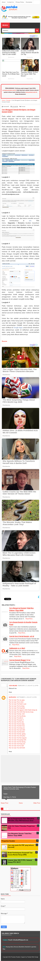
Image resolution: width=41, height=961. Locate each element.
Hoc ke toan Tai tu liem (16, 702)
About (3, 2)
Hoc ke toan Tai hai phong (17, 716)
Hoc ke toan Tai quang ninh (17, 740)
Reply (10, 692)
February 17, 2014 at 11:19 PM (28, 685)
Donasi (16, 946)
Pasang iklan (9, 946)
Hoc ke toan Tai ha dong (16, 706)
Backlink (21, 946)
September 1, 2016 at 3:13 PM (27, 697)
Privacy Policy (20, 2)
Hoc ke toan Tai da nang (16, 724)
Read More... (30, 619)
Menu (6, 25)
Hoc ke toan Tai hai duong (17, 742)
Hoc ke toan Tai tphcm (16, 718)
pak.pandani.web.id (31, 92)
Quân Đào (12, 697)
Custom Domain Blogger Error (20, 660)
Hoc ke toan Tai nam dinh (17, 730)
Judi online (13, 685)
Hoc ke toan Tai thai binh (17, 732)
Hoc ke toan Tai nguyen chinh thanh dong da (23, 710)
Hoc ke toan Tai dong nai (17, 728)
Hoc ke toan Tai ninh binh (17, 748)
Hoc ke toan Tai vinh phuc (17, 736)
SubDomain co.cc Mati (17, 648)
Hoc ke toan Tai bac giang (17, 734)
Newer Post (4, 803)
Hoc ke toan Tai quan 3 (16, 720)
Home (21, 803)
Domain (23, 106)
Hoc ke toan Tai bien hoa (17, 726)
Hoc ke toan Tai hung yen (17, 744)
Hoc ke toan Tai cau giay (17, 700)
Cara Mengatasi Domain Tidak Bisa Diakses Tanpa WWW (21, 609)
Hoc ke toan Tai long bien (17, 708)
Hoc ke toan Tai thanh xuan (17, 704)
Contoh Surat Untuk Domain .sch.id (21, 636)
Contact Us (10, 2)
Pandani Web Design (32, 957)
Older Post (36, 803)
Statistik (27, 946)
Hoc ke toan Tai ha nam (16, 746)
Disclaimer (29, 2)
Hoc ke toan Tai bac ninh (17, 714)
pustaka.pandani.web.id (9, 90)
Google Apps (18, 327)
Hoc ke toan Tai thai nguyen (18, 738)
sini (30, 220)
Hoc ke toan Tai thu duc (16, 722)
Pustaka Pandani (15, 957)
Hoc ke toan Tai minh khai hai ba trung (21, 712)
